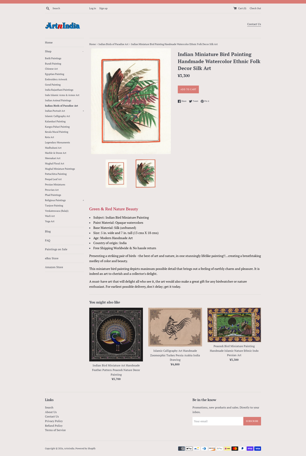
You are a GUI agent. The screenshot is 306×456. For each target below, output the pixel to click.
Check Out (255, 8)
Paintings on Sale (56, 249)
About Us (51, 412)
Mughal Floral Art (54, 163)
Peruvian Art (52, 189)
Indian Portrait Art (64, 110)
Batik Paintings (53, 58)
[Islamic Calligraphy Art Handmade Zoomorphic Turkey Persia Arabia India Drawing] (175, 327)
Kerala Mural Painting (56, 131)
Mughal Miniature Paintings (60, 168)
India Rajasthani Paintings (59, 89)
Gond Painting (53, 84)
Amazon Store (54, 267)
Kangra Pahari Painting (57, 126)
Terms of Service (55, 430)
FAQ (47, 240)
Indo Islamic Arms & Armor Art (62, 95)
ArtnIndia (69, 448)
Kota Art (49, 137)
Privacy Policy (54, 421)
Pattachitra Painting (56, 174)
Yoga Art (49, 221)
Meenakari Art (52, 158)
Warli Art (50, 216)
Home (49, 42)
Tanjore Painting (54, 205)
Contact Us (254, 24)
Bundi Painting (53, 63)
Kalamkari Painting (55, 121)
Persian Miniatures (55, 184)
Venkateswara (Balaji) (57, 210)
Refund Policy (54, 426)
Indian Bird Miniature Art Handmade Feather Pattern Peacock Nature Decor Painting (116, 369)
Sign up (103, 8)
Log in (92, 8)
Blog (48, 231)
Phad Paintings (53, 195)
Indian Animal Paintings (58, 100)
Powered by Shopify (85, 448)
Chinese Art (51, 68)
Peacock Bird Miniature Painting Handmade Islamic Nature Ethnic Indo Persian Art (234, 350)
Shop (64, 51)
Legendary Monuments (57, 142)
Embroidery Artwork (56, 79)
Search (49, 407)
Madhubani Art (53, 147)
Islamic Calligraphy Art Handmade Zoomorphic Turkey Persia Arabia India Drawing (175, 355)
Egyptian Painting (54, 74)
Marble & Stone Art (55, 152)
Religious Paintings (64, 200)
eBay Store (51, 258)
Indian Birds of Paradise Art (61, 105)
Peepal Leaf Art (53, 179)
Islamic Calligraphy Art (57, 116)
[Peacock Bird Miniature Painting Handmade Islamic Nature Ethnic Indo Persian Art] (234, 325)
